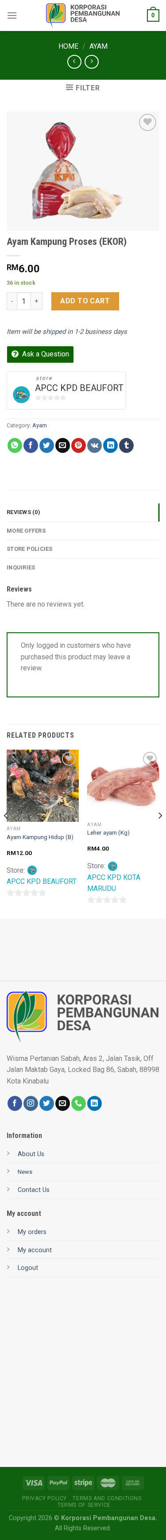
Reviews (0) (23, 512)
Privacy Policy (44, 1498)
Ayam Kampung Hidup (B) (40, 836)
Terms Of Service (84, 1505)
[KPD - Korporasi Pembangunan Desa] (83, 16)
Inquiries (21, 567)
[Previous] (6, 833)
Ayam (98, 46)
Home (68, 46)
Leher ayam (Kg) (108, 832)
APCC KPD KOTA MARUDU (113, 883)
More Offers (26, 530)
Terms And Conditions (107, 1498)
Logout (28, 1268)
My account (35, 1250)
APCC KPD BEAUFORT (79, 388)
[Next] (159, 833)
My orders (32, 1232)
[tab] (83, 512)
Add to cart (85, 301)
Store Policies (30, 549)
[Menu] (12, 15)
